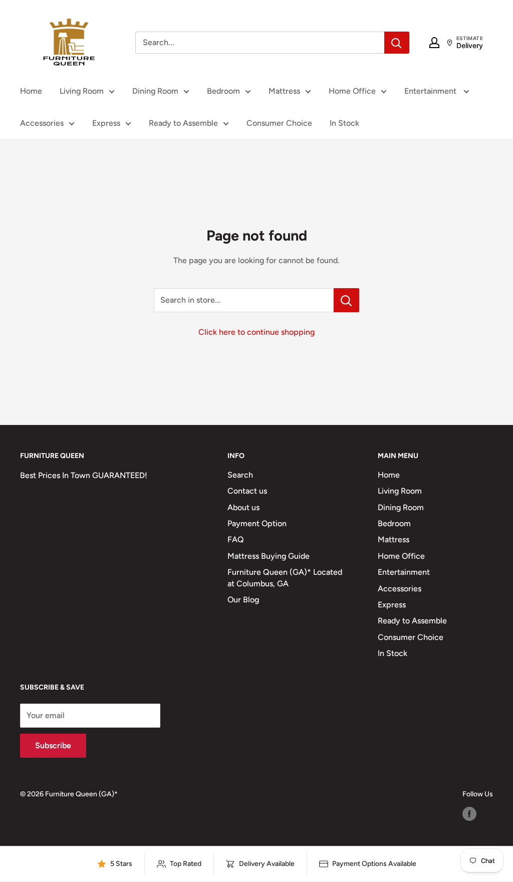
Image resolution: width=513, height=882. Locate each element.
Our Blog (243, 599)
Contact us (247, 491)
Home (31, 91)
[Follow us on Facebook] (469, 814)
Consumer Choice (279, 123)
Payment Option (257, 523)
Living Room (82, 91)
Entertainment (431, 91)
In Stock (344, 123)
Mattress (284, 91)
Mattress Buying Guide (268, 556)
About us (243, 507)
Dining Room (155, 91)
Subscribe (53, 745)
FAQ (235, 539)
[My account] (434, 42)
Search (240, 475)
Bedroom (223, 91)
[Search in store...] (346, 300)
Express (106, 123)
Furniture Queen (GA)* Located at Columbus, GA (284, 577)
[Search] (396, 43)
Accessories (42, 123)
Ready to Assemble (183, 123)
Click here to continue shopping (256, 332)
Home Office (352, 91)
